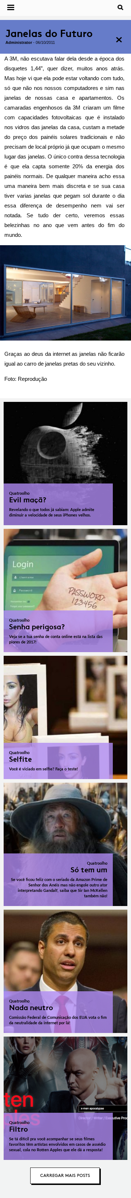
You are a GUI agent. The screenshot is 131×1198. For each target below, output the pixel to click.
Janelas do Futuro (48, 33)
